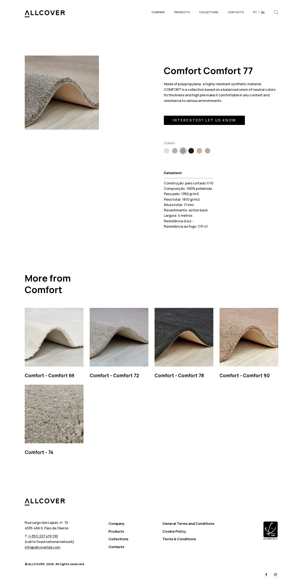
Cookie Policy (174, 531)
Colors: (170, 143)
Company (158, 12)
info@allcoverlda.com (42, 547)
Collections (208, 12)
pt (255, 12)
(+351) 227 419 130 (43, 536)
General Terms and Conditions (188, 523)
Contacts (236, 12)
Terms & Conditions (179, 539)
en (262, 12)
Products (182, 12)
